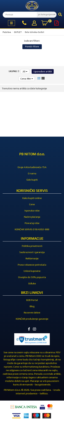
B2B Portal (32, 300)
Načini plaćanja (32, 216)
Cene (32, 204)
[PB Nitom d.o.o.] (32, 6)
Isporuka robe (32, 210)
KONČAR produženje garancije (32, 318)
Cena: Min (25, 78)
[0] (44, 23)
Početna (7, 32)
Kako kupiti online (32, 198)
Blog (32, 306)
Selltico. (44, 393)
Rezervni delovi (32, 312)
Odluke (32, 283)
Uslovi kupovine (32, 270)
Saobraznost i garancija (32, 252)
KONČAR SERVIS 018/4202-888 (32, 229)
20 (24, 71)
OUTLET (18, 32)
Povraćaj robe (32, 223)
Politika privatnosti (32, 245)
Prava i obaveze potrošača (32, 264)
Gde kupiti (32, 179)
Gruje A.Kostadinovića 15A (32, 167)
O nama (32, 173)
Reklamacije (32, 258)
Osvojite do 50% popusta (32, 277)
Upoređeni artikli (43, 71)
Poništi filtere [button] (32, 46)
